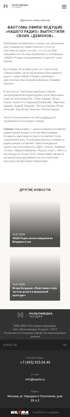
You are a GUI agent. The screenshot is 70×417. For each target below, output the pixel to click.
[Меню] (63, 6)
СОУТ (53, 329)
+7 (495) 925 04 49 (35, 362)
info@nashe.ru (35, 379)
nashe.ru (47, 117)
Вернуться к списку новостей (35, 20)
